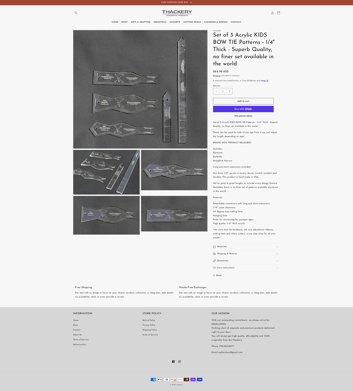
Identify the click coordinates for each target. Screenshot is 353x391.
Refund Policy (148, 320)
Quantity (216, 85)
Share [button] (219, 275)
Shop (75, 325)
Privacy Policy (148, 325)
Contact (76, 329)
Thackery (180, 385)
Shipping (216, 75)
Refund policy (79, 344)
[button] (76, 13)
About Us (77, 334)
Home (75, 320)
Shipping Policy (149, 329)
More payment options (243, 115)
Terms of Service (81, 339)
